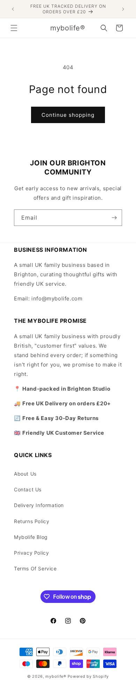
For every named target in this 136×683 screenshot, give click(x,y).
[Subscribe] (114, 217)
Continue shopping (68, 115)
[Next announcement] (123, 9)
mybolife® (55, 676)
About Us (25, 474)
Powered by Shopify (88, 676)
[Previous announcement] (13, 9)
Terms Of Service (35, 568)
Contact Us (27, 489)
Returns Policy (31, 521)
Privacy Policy (31, 553)
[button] (14, 28)
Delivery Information (39, 505)
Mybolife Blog (31, 537)
